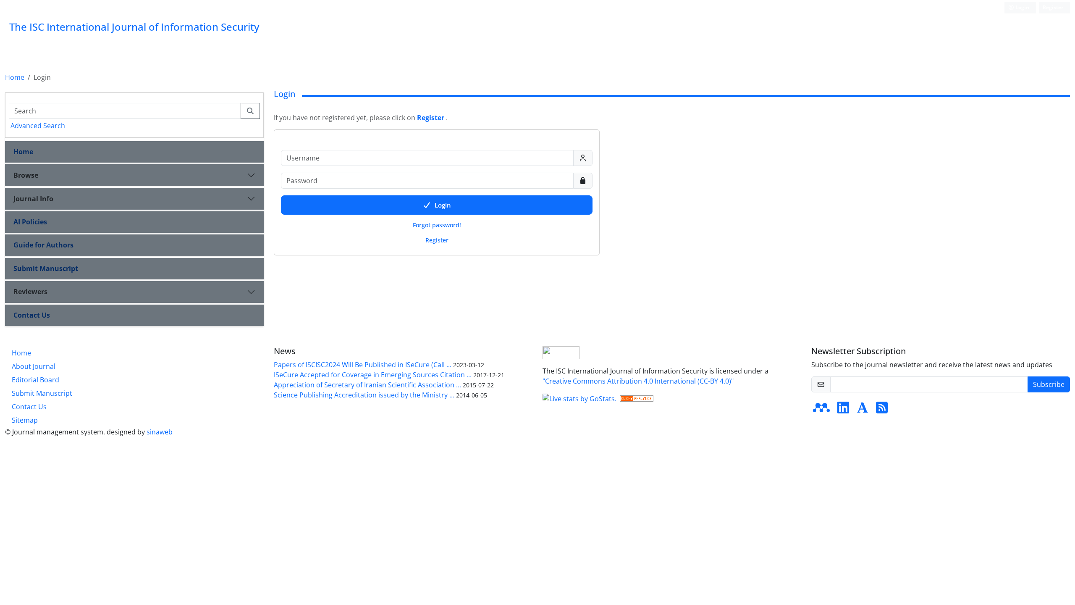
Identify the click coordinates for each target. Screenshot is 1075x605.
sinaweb (160, 432)
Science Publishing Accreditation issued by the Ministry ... (364, 395)
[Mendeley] (821, 410)
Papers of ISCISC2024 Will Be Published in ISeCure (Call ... (362, 364)
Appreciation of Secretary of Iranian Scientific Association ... (367, 384)
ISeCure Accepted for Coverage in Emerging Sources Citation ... (373, 374)
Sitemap (25, 420)
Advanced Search (37, 125)
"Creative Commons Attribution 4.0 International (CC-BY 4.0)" (638, 381)
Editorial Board (35, 379)
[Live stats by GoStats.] (579, 397)
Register (1053, 7)
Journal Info (33, 198)
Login (1021, 7)
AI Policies (30, 221)
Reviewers (30, 291)
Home (14, 77)
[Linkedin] (843, 410)
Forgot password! (437, 225)
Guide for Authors (43, 245)
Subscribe (1049, 384)
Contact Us (31, 315)
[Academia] (862, 410)
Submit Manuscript (45, 268)
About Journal (33, 366)
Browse (25, 175)
